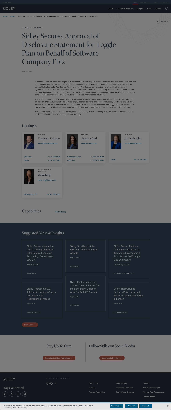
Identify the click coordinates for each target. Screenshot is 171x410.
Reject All (131, 406)
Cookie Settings (117, 406)
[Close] (168, 406)
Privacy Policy (22, 408)
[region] (85, 406)
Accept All (145, 406)
